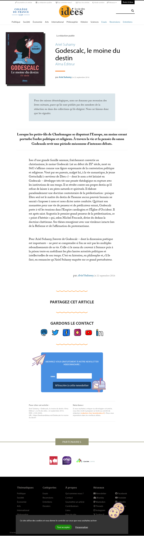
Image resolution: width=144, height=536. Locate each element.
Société (26, 21)
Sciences (95, 21)
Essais (104, 21)
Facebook (122, 493)
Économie (37, 21)
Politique (16, 21)
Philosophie (72, 21)
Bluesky (100, 497)
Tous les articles (83, 2)
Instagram (100, 510)
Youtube (122, 497)
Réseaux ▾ (112, 2)
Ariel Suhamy (65, 77)
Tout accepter (63, 527)
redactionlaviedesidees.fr (92, 413)
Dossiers (46, 506)
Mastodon (100, 501)
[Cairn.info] (85, 460)
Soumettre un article (24, 2)
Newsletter (101, 493)
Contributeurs (71, 506)
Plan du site (70, 514)
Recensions (115, 21)
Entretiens (127, 21)
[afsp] (66, 460)
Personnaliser (81, 527)
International (57, 21)
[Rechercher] (132, 10)
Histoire (84, 21)
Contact (69, 497)
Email (53, 376)
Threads (99, 506)
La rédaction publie (44, 2)
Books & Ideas (128, 2)
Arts (47, 21)
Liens (67, 510)
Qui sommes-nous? (65, 2)
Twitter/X (100, 514)
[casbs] (54, 460)
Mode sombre (99, 2)
